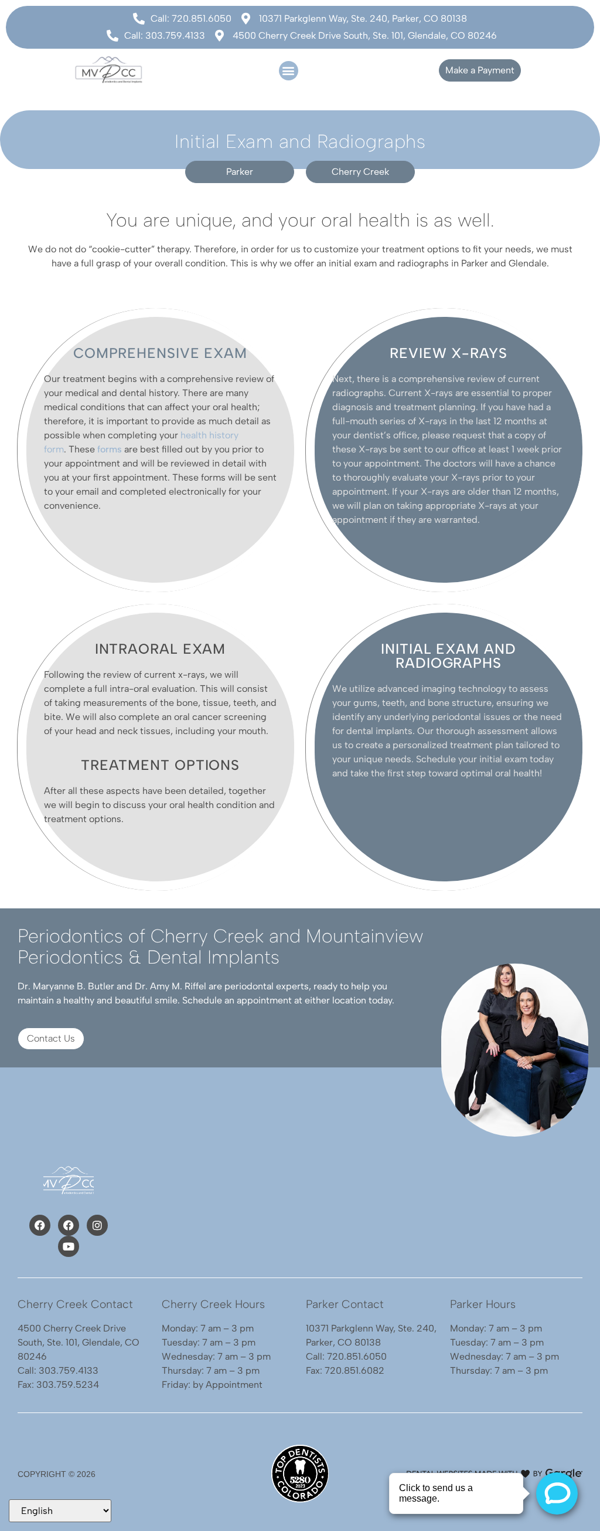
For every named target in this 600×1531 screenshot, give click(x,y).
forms (109, 449)
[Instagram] (97, 1225)
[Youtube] (68, 1246)
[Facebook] (39, 1225)
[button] (288, 70)
